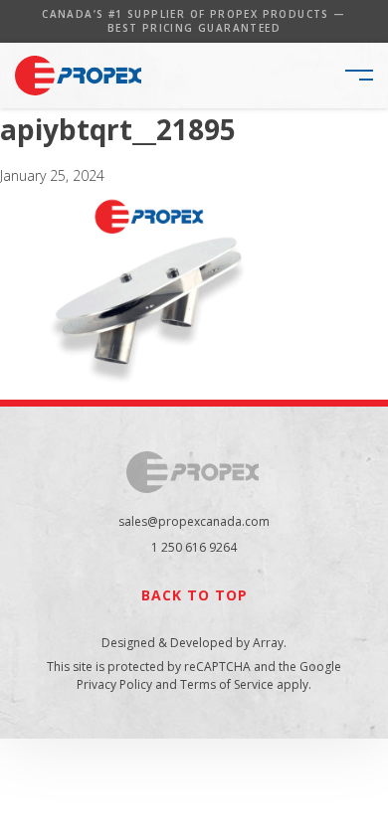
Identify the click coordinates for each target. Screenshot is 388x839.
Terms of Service (227, 684)
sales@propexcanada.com (194, 521)
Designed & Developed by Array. (194, 642)
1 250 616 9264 (194, 547)
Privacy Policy (114, 684)
